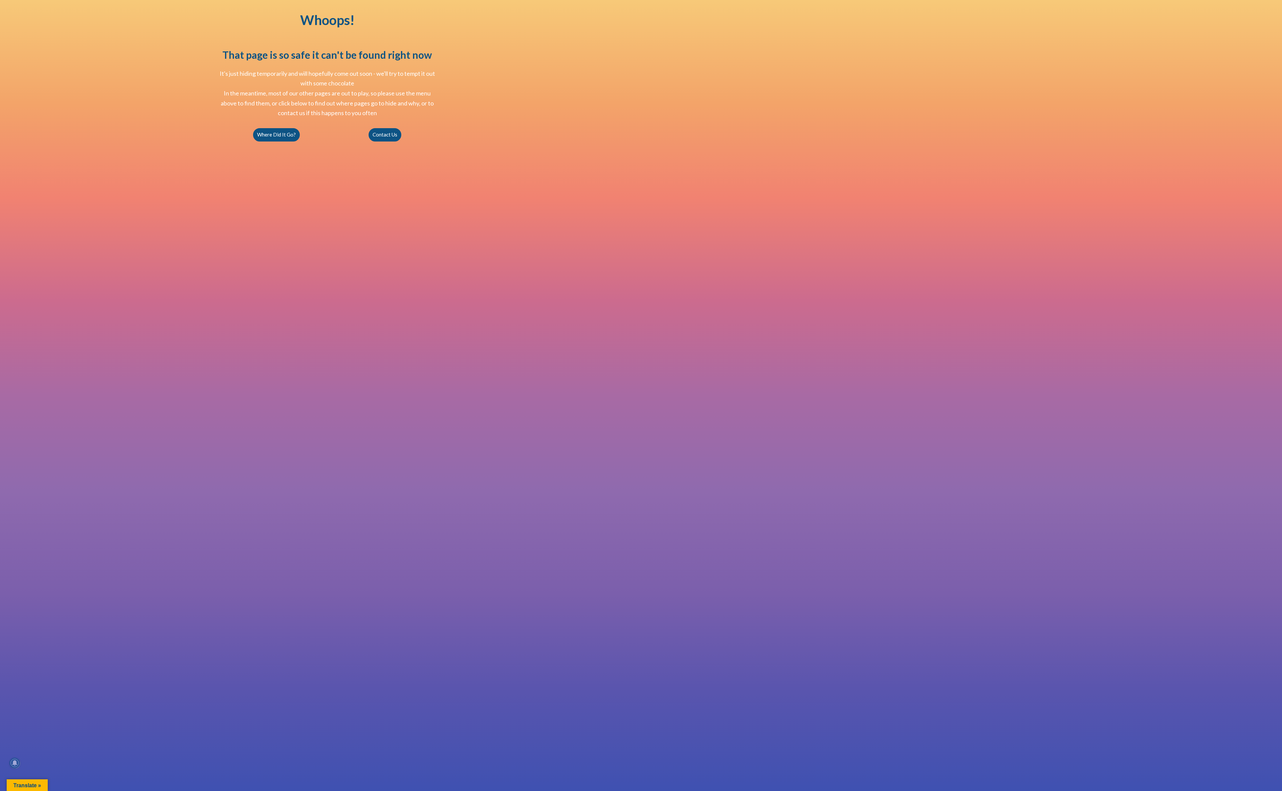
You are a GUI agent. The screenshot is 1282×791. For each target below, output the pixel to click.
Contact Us (385, 134)
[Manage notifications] (14, 763)
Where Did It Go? (276, 134)
